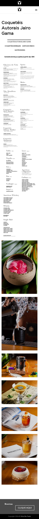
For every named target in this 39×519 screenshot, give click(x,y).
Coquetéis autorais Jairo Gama (19, 42)
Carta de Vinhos (28, 46)
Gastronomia (20, 50)
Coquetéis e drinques (13, 46)
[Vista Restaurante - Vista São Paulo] (19, 10)
